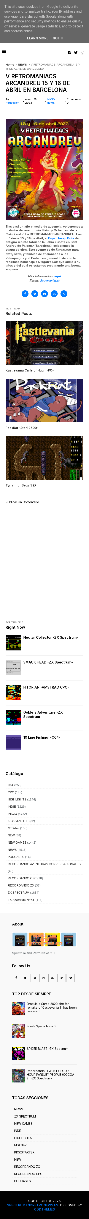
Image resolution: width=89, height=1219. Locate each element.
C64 (10, 785)
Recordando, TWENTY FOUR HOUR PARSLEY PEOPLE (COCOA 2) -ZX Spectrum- (50, 1074)
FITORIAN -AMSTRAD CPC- (46, 687)
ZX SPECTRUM (18, 892)
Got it (58, 38)
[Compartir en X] (34, 293)
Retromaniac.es (50, 280)
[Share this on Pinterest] (44, 293)
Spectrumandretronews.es (32, 1205)
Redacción (12, 102)
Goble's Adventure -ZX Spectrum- (43, 714)
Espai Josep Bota (61, 238)
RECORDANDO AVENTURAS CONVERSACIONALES (44, 864)
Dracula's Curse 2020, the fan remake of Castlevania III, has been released (52, 1007)
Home (10, 64)
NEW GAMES (17, 842)
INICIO (51, 99)
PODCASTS (16, 857)
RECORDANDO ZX (21, 885)
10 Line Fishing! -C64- (41, 737)
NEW (11, 835)
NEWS (22, 64)
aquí (57, 276)
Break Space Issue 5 (41, 1026)
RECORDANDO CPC (22, 878)
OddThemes (44, 1209)
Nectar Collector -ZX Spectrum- (50, 637)
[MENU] (4, 51)
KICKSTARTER (18, 821)
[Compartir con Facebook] (25, 293)
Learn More (37, 38)
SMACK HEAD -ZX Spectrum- (48, 662)
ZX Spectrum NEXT (21, 900)
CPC (11, 792)
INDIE (12, 806)
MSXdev (13, 828)
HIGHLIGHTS (17, 799)
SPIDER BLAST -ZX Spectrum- (48, 1048)
